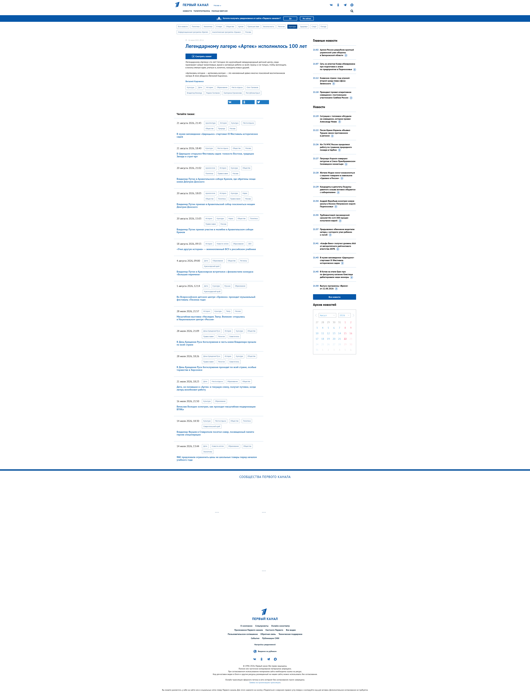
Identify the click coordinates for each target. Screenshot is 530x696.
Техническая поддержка (290, 634)
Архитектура (210, 123)
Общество (230, 26)
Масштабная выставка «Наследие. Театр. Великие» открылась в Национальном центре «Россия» (211, 318)
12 (328, 333)
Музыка (227, 286)
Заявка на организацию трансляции (264, 682)
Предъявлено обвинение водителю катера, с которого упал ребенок (337, 232)
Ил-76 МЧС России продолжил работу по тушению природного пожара (336, 147)
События (255, 638)
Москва (248, 32)
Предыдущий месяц (316, 315)
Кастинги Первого (274, 630)
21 (339, 338)
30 (334, 322)
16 (350, 333)
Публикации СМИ (270, 638)
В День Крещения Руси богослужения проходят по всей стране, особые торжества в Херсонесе (216, 368)
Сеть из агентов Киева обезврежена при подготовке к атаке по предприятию (337, 66)
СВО (249, 244)
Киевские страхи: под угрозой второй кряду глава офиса (335, 81)
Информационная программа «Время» (193, 32)
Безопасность (268, 26)
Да (290, 18)
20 (334, 338)
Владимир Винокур (194, 93)
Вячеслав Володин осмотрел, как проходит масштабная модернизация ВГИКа (216, 408)
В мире (219, 26)
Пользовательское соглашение (243, 634)
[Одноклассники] (248, 102)
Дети (200, 87)
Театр (228, 311)
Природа (221, 128)
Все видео (291, 630)
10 (317, 333)
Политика (195, 26)
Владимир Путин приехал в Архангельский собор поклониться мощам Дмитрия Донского (216, 205)
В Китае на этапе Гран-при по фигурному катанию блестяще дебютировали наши (336, 274)
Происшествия (253, 26)
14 (339, 333)
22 (345, 338)
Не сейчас (307, 18)
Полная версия (220, 11)
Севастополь (234, 336)
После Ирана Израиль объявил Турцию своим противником (335, 133)
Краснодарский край (212, 291)
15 (345, 333)
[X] (263, 102)
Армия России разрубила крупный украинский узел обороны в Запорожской (337, 52)
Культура (292, 26)
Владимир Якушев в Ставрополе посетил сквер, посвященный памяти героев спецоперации (215, 433)
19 (328, 338)
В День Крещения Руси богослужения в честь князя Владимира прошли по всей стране (216, 343)
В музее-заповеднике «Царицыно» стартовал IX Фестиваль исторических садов (217, 135)
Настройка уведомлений (265, 645)
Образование (222, 87)
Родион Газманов (213, 93)
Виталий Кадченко (195, 81)
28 (322, 322)
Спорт (314, 26)
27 (317, 322)
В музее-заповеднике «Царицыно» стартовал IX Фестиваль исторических (337, 260)
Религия (281, 26)
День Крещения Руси (211, 331)
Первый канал (196, 5)
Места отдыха (237, 87)
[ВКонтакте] (234, 102)
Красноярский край (211, 266)
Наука (245, 193)
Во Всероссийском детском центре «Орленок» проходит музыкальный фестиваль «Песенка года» (216, 298)
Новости (187, 11)
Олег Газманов (252, 87)
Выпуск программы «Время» (334, 287)
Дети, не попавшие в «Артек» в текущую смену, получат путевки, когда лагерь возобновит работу (216, 388)
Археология (210, 168)
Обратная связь (268, 634)
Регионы (243, 261)
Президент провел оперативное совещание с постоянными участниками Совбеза (335, 95)
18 (322, 338)
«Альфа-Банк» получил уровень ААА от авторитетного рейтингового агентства (338, 246)
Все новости (183, 26)
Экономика (208, 26)
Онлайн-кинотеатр (280, 625)
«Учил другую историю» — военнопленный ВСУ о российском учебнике (216, 249)
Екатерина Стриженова (233, 93)
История (209, 87)
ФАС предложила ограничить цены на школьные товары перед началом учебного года (217, 458)
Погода (323, 26)
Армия (240, 26)
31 (339, 322)
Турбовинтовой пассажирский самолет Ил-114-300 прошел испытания (335, 218)
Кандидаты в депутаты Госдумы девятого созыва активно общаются (337, 189)
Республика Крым (253, 93)
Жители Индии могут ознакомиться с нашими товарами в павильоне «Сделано (337, 175)
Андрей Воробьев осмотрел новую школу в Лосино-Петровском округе (337, 204)
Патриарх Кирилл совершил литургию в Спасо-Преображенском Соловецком (337, 161)
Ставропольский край (211, 426)
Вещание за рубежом (267, 651)
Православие (223, 173)
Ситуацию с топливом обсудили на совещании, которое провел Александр (335, 119)
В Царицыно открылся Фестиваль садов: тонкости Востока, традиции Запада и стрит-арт (215, 155)
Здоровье (304, 26)
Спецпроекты (261, 625)
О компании (246, 625)
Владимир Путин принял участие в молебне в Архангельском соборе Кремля (215, 231)
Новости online (223, 244)
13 (334, 333)
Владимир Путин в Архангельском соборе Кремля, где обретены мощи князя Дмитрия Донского (216, 180)
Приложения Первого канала (248, 630)
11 (322, 333)
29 (328, 322)
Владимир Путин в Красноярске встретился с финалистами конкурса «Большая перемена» (215, 273)
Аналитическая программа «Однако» (226, 32)
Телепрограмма (202, 11)
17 (317, 338)
